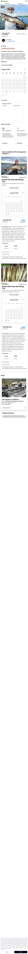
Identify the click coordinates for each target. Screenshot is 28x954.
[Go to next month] (25, 69)
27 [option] (16, 211)
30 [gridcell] (2, 95)
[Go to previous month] (21, 69)
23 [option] (6, 211)
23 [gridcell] (2, 91)
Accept (20, 952)
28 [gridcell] (21, 91)
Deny (7, 952)
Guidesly (16, 938)
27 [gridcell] (17, 91)
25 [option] (11, 211)
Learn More (4, 176)
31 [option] (8, 213)
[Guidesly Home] (4, 1)
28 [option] (19, 211)
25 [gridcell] (10, 91)
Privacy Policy (4, 949)
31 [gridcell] (6, 95)
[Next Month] (23, 193)
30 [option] (6, 213)
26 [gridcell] (13, 91)
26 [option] (14, 211)
